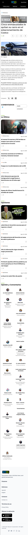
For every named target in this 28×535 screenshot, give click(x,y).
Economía (23, 6)
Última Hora (6, 6)
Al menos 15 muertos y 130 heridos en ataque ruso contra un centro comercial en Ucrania (13, 141)
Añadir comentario (20, 106)
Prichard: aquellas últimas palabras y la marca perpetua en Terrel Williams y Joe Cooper (14, 263)
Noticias (15, 6)
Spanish (4, 490)
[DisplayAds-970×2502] (14, 19)
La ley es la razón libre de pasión (11, 276)
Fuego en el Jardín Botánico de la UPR (13, 166)
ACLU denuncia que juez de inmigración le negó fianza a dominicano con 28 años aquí (10, 178)
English (3, 492)
